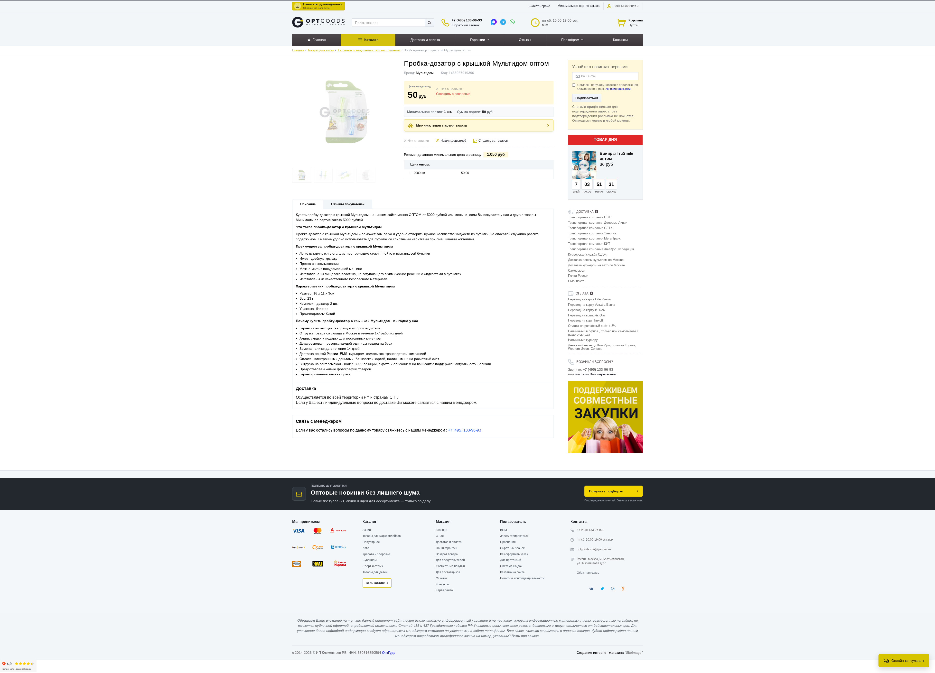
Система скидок (511, 566)
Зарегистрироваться (514, 536)
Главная (298, 50)
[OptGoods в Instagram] (613, 589)
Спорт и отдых (373, 566)
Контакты (442, 584)
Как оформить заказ (514, 554)
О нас (440, 536)
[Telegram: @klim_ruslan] (503, 22)
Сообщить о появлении (453, 94)
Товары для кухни (321, 50)
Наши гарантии (446, 548)
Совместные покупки (450, 566)
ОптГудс (388, 653)
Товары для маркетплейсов (382, 536)
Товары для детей (375, 572)
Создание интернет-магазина (600, 653)
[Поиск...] (429, 22)
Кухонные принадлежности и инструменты (368, 50)
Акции (367, 530)
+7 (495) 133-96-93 (467, 20)
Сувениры (370, 560)
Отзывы (441, 578)
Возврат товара (447, 554)
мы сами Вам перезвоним (596, 374)
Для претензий (510, 560)
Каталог (369, 521)
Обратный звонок (465, 25)
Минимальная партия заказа (578, 6)
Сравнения (508, 542)
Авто (366, 548)
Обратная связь (588, 572)
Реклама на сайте (512, 572)
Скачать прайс (539, 6)
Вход (503, 530)
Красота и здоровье (376, 554)
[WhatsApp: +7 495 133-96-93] (512, 22)
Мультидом (425, 73)
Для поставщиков (448, 572)
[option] (605, 417)
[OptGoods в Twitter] (602, 589)
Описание (308, 204)
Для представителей (450, 560)
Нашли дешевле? (453, 140)
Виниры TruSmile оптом (616, 156)
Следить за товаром (493, 140)
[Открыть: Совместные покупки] (605, 417)
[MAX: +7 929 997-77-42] (494, 22)
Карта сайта (444, 590)
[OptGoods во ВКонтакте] (591, 589)
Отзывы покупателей (348, 204)
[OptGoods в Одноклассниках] (623, 589)
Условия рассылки (618, 89)
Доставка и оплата (449, 542)
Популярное (371, 542)
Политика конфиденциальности (522, 578)
